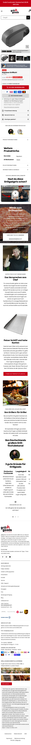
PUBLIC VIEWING (5, 569)
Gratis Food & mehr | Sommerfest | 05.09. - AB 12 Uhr (15, 3)
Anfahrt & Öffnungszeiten (7, 571)
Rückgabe (3, 589)
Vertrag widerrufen (6, 566)
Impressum (9, 738)
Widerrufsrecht (18, 733)
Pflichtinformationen (9, 165)
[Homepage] (6, 525)
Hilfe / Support (5, 583)
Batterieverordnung (20, 738)
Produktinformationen (10, 139)
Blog (2, 597)
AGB (25, 733)
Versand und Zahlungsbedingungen (10, 586)
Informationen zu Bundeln (11, 169)
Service (3, 580)
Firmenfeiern (4, 574)
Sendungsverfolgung (6, 595)
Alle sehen (6, 684)
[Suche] (28, 17)
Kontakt (3, 577)
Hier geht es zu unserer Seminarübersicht (15, 237)
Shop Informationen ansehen (11, 107)
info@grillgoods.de (9, 630)
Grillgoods (18, 740)
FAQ (2, 592)
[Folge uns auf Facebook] (3, 557)
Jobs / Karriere (5, 603)
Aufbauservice (5, 600)
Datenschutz (8, 733)
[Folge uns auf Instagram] (6, 557)
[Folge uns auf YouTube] (10, 557)
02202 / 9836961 (7, 642)
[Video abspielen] (15, 193)
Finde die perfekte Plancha (15, 374)
